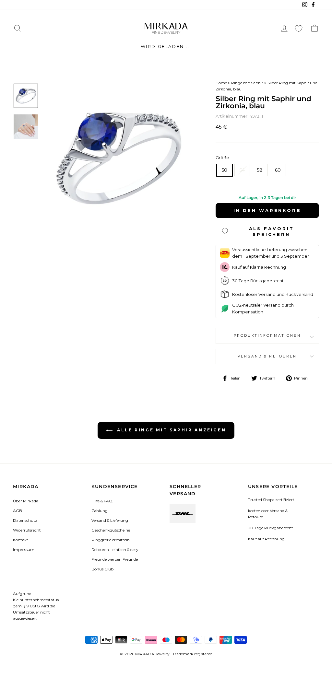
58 (260, 170)
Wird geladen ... (166, 46)
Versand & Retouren (267, 356)
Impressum (23, 549)
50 (224, 170)
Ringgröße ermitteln (110, 539)
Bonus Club (102, 569)
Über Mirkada (25, 500)
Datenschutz (25, 520)
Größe (222, 157)
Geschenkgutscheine (110, 530)
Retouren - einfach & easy (114, 549)
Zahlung (99, 510)
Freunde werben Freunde (114, 559)
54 (242, 170)
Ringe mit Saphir (247, 82)
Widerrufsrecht (27, 530)
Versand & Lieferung (109, 520)
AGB (17, 510)
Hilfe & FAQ (102, 500)
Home (221, 82)
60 (278, 170)
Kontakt (20, 539)
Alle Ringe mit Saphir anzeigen (170, 429)
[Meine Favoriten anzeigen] (298, 28)
